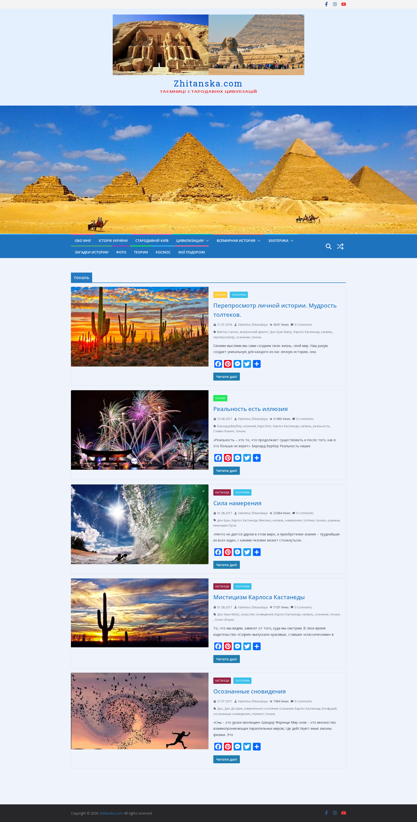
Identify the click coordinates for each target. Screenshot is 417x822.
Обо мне (83, 240)
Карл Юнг (264, 426)
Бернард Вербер (229, 426)
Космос (163, 252)
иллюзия (249, 426)
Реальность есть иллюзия (250, 409)
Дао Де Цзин (233, 709)
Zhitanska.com (208, 83)
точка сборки (224, 620)
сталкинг (257, 714)
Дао (220, 709)
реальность (321, 426)
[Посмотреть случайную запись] (340, 246)
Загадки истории (91, 252)
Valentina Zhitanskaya (253, 325)
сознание (243, 337)
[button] (206, 240)
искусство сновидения (257, 614)
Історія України (113, 240)
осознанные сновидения (231, 714)
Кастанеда (222, 492)
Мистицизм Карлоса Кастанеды (259, 597)
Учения (220, 294)
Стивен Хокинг (223, 431)
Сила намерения (237, 503)
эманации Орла (224, 525)
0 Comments (303, 325)
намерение (293, 520)
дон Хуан (223, 520)
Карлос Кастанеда (307, 332)
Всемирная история (236, 240)
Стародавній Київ (151, 240)
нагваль (326, 332)
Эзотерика (278, 240)
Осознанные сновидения (249, 691)
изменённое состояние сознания (268, 709)
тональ (256, 337)
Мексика (265, 520)
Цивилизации (190, 240)
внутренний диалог (254, 332)
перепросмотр (224, 337)
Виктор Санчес (228, 332)
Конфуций (329, 709)
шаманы (333, 520)
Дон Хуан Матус (281, 332)
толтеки (308, 520)
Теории (141, 252)
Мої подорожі (191, 252)
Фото (121, 252)
